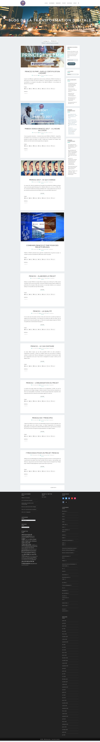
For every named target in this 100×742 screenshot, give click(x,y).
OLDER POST (53, 487)
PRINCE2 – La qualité (42, 311)
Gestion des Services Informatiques (68, 564)
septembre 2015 (65, 716)
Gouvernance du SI (65, 577)
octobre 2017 (64, 684)
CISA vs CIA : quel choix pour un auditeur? (29, 509)
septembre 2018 (65, 665)
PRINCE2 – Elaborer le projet (42, 276)
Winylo (69, 166)
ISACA (33, 552)
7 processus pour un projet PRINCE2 (42, 453)
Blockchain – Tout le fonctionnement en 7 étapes (72, 116)
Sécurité (64, 3)
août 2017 (64, 689)
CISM (32, 537)
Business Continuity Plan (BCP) (67, 552)
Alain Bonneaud (42, 75)
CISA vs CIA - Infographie (26, 512)
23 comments (50, 75)
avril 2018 (64, 676)
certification (27, 537)
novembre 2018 (65, 660)
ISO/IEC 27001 (64, 602)
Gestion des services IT (32, 549)
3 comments (50, 132)
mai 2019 (63, 644)
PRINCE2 (34, 557)
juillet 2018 (64, 671)
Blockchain (69, 3)
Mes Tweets (44, 496)
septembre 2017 (65, 687)
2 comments (52, 278)
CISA (30, 537)
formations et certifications (67, 540)
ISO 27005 (64, 582)
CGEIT (63, 513)
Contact (75, 3)
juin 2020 (63, 628)
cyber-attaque (32, 539)
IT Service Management (66, 585)
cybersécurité (26, 545)
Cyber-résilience (65, 529)
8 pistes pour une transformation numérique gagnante (72, 94)
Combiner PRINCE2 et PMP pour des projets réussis (42, 246)
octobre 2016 (64, 705)
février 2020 (64, 633)
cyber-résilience (33, 541)
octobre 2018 (64, 663)
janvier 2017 (64, 700)
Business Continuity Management (68, 550)
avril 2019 (64, 647)
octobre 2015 (64, 713)
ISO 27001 (27, 554)
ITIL (35, 554)
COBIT (34, 537)
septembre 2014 (65, 724)
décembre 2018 (65, 657)
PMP (32, 557)
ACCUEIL (46, 3)
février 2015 (64, 721)
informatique (27, 552)
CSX (63, 599)
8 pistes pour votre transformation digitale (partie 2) (72, 90)
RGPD (35, 559)
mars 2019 (64, 649)
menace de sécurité (33, 556)
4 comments (51, 348)
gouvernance (25, 550)
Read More (43, 193)
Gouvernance (51, 3)
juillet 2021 (64, 620)
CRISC (63, 527)
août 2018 (64, 668)
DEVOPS (63, 535)
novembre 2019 (65, 636)
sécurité (24, 561)
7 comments (50, 249)
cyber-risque (25, 541)
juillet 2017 (64, 692)
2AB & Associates (26, 534)
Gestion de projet (29, 546)
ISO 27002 (32, 554)
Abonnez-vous (71, 63)
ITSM (23, 556)
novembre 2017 (65, 681)
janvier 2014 (64, 726)
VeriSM (63, 571)
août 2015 (64, 718)
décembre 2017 (65, 679)
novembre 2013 (65, 729)
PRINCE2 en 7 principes (42, 418)
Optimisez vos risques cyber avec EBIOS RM (72, 124)
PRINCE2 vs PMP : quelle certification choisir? (42, 72)
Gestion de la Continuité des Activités (69, 548)
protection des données (28, 558)
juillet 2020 (64, 625)
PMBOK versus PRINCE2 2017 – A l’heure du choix (42, 129)
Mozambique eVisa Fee (72, 114)
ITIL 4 (63, 587)
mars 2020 (64, 631)
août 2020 (64, 623)
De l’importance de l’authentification (71, 132)
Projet (22, 558)
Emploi (63, 537)
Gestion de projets (65, 556)
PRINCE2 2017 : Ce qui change (42, 180)
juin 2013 (63, 734)
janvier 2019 (64, 655)
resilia (33, 559)
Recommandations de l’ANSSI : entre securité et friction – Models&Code (72, 121)
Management (58, 3)
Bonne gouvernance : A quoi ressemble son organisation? (72, 99)
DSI (31, 545)
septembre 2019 (65, 641)
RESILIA (63, 531)
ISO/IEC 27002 (64, 605)
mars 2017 (64, 697)
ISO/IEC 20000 (64, 565)
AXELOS (30, 536)
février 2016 (64, 710)
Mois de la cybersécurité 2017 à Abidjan (29, 506)
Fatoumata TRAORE (44, 278)
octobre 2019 (64, 639)
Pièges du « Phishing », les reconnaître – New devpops (72, 172)
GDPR (33, 545)
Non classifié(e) (65, 593)
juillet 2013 (64, 732)
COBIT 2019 (27, 539)
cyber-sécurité (26, 543)
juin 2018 (63, 673)
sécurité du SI (33, 563)
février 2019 (64, 652)
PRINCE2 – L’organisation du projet (42, 383)
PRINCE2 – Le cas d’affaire (42, 346)
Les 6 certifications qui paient (27, 500)
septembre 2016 (65, 708)
